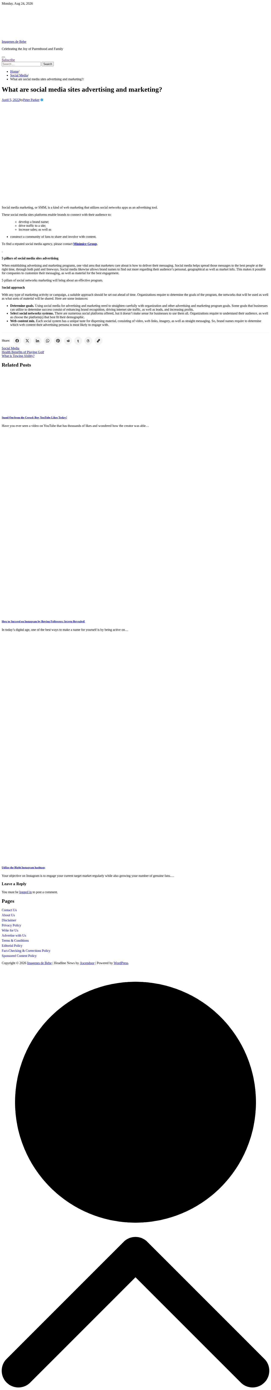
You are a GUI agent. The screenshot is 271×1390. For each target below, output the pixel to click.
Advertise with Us (14, 935)
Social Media (10, 348)
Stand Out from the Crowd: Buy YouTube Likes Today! (34, 417)
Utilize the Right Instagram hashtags (23, 867)
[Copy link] (98, 341)
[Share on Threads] (88, 341)
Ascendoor (87, 963)
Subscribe (8, 60)
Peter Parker (31, 100)
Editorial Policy (12, 945)
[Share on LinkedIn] (37, 341)
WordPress (121, 963)
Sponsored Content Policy (19, 956)
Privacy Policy (11, 925)
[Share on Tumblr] (78, 341)
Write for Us (10, 930)
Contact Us (9, 910)
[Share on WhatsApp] (48, 341)
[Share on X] (27, 341)
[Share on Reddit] (68, 341)
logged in (25, 892)
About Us (8, 915)
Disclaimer (9, 920)
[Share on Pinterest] (58, 341)
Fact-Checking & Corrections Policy (26, 951)
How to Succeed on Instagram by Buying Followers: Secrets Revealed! (43, 621)
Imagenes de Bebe (14, 41)
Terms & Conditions (15, 940)
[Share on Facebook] (17, 341)
